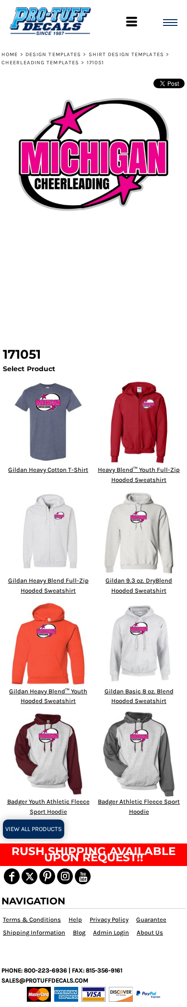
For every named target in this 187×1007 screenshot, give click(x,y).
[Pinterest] (47, 876)
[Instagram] (65, 876)
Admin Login (111, 932)
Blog (79, 932)
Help (75, 919)
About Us (150, 932)
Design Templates (53, 54)
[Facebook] (12, 876)
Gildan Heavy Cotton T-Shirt (48, 469)
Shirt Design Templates (126, 54)
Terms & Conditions (32, 919)
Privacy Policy (109, 919)
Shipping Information (34, 932)
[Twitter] (29, 876)
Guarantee (151, 919)
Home (9, 54)
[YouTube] (83, 876)
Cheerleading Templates (40, 62)
